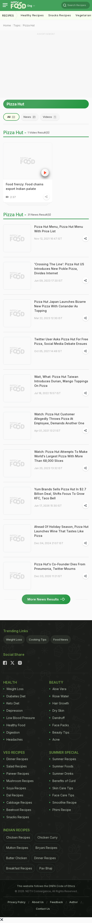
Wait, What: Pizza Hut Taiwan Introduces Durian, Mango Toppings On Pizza (61, 381)
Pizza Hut (29, 25)
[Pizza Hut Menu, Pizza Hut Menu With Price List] (17, 238)
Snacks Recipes (59, 15)
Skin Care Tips (62, 788)
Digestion (13, 732)
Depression (14, 710)
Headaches (14, 739)
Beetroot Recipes (18, 810)
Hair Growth (60, 703)
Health (10, 682)
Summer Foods (62, 766)
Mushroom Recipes (20, 781)
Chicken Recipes (18, 837)
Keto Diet (12, 703)
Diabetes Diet (15, 696)
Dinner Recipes (17, 759)
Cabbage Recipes (19, 802)
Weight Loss (14, 639)
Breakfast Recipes (19, 868)
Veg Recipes (14, 752)
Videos (49, 117)
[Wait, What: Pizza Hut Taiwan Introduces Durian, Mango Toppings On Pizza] (17, 388)
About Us (38, 902)
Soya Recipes (16, 788)
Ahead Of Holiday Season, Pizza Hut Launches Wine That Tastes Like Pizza (61, 531)
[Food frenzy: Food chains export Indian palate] (27, 161)
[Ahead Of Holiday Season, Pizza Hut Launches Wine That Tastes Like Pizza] (17, 538)
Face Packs (60, 725)
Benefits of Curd (64, 781)
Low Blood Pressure (20, 718)
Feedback (56, 902)
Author (73, 902)
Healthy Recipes (32, 15)
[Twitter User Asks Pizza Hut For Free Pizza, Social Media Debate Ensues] (17, 351)
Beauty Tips (60, 732)
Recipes (8, 15)
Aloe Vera (59, 689)
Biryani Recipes (46, 847)
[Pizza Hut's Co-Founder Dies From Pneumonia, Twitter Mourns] (17, 576)
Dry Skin (58, 710)
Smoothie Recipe (64, 802)
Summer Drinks (62, 773)
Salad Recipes (16, 766)
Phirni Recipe (61, 810)
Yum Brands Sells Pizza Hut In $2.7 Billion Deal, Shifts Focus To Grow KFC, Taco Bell (60, 493)
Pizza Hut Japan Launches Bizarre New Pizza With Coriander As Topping (60, 306)
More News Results (43, 599)
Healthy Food (15, 725)
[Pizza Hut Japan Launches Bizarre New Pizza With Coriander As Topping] (17, 313)
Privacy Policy (16, 902)
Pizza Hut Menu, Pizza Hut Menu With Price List (58, 229)
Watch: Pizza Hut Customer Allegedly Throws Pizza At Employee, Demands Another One (59, 418)
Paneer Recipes (17, 773)
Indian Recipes (16, 830)
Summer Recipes (64, 759)
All (11, 117)
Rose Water (60, 696)
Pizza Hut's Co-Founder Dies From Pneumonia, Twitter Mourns (59, 566)
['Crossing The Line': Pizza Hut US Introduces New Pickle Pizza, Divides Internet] (17, 276)
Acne (56, 739)
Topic (17, 25)
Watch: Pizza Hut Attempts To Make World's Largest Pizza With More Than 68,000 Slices (61, 456)
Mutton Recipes (17, 847)
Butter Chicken (16, 858)
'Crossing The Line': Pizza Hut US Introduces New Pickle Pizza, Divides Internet (59, 268)
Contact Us (43, 908)
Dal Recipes (14, 795)
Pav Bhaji (45, 868)
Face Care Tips (63, 795)
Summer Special (64, 752)
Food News (60, 639)
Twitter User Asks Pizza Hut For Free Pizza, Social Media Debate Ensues (61, 341)
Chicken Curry (47, 837)
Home (7, 25)
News (29, 117)
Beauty (56, 682)
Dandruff (58, 718)
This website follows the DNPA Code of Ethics (46, 886)
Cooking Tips (37, 639)
